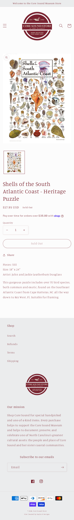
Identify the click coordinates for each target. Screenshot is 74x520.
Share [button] (10, 254)
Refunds (12, 344)
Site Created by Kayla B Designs (37, 514)
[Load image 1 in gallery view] (14, 162)
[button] (5, 26)
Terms (11, 352)
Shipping (12, 360)
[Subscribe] (62, 467)
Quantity (8, 222)
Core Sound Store (40, 511)
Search (11, 335)
